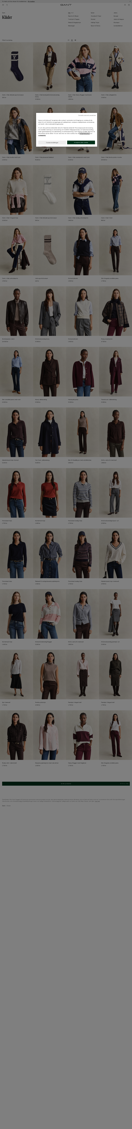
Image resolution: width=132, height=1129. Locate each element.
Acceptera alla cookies (81, 142)
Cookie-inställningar (52, 142)
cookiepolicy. (42, 135)
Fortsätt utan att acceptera (87, 115)
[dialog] (66, 130)
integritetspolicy (85, 133)
